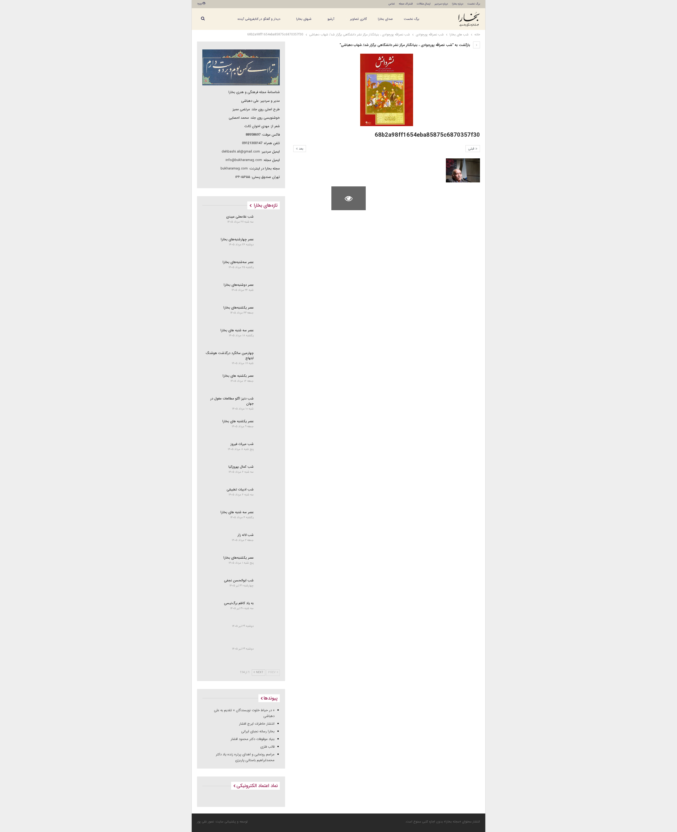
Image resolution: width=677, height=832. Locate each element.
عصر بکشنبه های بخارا (238, 376)
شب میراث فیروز (242, 444)
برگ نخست (473, 4)
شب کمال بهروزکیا (241, 467)
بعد (300, 148)
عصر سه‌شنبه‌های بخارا (238, 262)
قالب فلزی (267, 747)
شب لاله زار (245, 535)
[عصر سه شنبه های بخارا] (268, 336)
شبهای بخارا (304, 18)
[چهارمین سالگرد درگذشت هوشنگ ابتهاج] (268, 359)
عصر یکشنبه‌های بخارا (238, 307)
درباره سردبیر (441, 4)
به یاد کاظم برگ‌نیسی (239, 603)
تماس (391, 4)
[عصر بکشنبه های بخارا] (268, 382)
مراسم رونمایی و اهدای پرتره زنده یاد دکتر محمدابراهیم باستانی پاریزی (245, 757)
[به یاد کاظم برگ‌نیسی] (268, 609)
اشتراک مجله (406, 4)
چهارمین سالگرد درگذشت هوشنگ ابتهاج (230, 355)
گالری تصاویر (358, 18)
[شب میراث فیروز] (268, 450)
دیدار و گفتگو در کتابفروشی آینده (258, 18)
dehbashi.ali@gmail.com (241, 151)
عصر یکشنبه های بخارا (238, 421)
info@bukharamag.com (244, 160)
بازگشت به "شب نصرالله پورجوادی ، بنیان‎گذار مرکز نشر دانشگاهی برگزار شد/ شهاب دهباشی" (405, 45)
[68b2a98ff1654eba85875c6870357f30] (463, 170)
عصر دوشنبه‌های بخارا (239, 285)
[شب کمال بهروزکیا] (268, 473)
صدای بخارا (385, 18)
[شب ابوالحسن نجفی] (268, 586)
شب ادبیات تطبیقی (240, 489)
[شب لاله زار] (268, 541)
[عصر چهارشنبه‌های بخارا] (268, 245)
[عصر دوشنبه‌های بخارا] (268, 291)
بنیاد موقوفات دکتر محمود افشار (253, 739)
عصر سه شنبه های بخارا (237, 330)
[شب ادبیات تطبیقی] (268, 496)
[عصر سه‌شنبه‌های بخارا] (268, 268)
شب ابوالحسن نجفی (239, 580)
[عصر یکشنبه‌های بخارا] (268, 314)
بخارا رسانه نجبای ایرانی (258, 731)
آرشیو (330, 18)
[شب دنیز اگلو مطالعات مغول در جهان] (268, 405)
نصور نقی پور (205, 821)
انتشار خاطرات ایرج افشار (257, 724)
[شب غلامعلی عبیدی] (268, 223)
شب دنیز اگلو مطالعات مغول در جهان (232, 401)
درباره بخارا (457, 4)
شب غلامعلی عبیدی (240, 216)
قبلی (471, 148)
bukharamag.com (234, 168)
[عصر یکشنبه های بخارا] (268, 427)
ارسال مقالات (424, 4)
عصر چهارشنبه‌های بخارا (237, 239)
